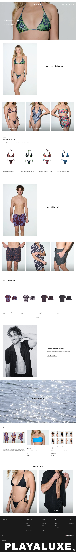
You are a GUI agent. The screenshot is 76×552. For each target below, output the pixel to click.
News (43, 525)
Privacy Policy (71, 521)
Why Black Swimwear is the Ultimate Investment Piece (62, 447)
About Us (43, 521)
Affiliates (43, 528)
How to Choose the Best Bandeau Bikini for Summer (36, 447)
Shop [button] (2, 4)
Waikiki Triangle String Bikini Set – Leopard (9, 171)
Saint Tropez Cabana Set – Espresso (44, 312)
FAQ (27, 523)
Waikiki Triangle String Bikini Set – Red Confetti (45, 171)
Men (56, 523)
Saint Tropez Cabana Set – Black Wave (26, 312)
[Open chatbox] (74, 550)
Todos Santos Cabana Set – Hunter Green (63, 312)
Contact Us (27, 521)
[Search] (69, 4)
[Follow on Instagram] (2, 535)
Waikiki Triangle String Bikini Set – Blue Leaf (63, 171)
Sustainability (44, 523)
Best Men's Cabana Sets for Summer (11, 447)
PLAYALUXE (4, 540)
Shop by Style (57, 527)
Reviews (43, 527)
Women (56, 521)
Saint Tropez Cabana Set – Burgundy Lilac (9, 312)
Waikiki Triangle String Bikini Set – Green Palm (27, 171)
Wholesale (43, 530)
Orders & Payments (29, 527)
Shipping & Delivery (29, 528)
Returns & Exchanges (29, 530)
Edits (56, 525)
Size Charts (28, 525)
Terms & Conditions (71, 523)
